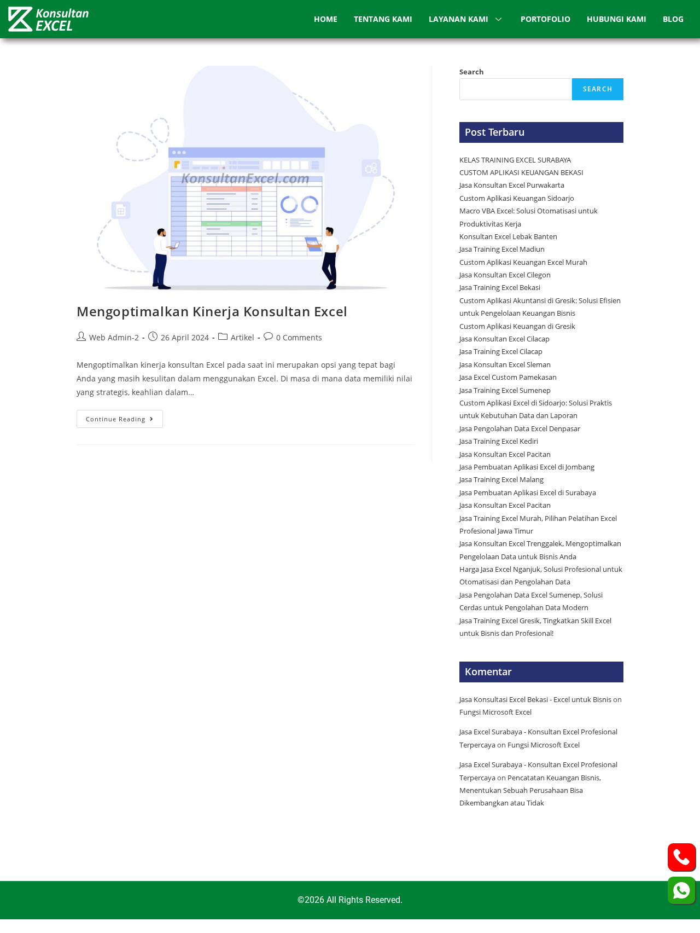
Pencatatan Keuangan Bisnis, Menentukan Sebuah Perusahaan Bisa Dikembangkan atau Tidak (530, 790)
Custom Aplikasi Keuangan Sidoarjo (516, 198)
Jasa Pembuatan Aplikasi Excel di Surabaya (527, 492)
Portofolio (545, 19)
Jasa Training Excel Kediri (498, 441)
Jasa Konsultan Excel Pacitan (505, 454)
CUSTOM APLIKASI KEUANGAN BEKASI (521, 172)
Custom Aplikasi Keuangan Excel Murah (523, 262)
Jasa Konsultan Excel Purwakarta (511, 185)
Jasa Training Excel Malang (501, 479)
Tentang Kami (383, 19)
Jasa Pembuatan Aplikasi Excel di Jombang (526, 467)
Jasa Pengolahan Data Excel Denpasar (519, 428)
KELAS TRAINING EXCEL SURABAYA (515, 160)
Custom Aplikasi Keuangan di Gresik (518, 326)
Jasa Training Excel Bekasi (499, 287)
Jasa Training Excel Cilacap (500, 351)
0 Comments (299, 337)
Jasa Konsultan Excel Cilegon (505, 275)
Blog (673, 19)
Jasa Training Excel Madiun (502, 249)
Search (471, 72)
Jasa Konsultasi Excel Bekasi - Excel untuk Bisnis (535, 699)
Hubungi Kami (616, 19)
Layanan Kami (458, 19)
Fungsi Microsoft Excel (495, 712)
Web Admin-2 (114, 337)
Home (325, 19)
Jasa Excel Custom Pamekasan (508, 377)
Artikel (242, 337)
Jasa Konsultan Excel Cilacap (504, 339)
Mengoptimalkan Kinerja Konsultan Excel (212, 311)
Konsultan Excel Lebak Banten (508, 236)
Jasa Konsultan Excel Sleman (505, 364)
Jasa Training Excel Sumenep (505, 390)
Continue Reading (124, 416)
